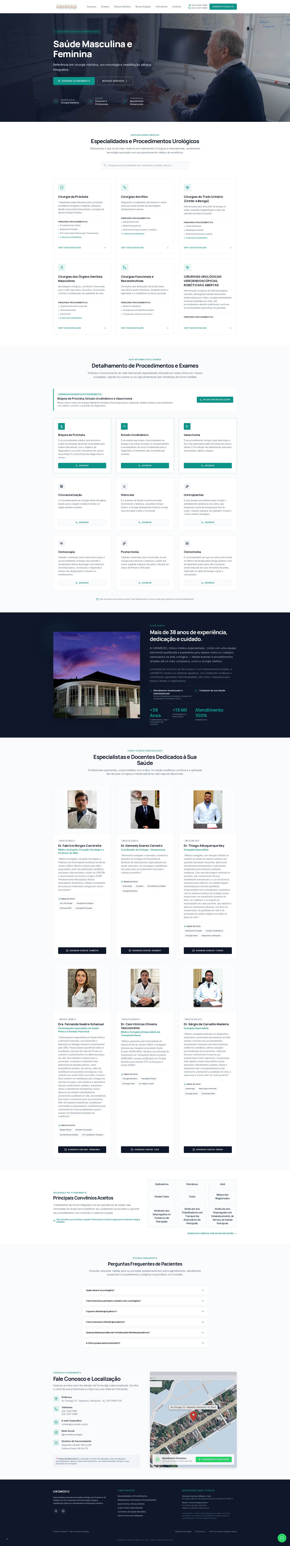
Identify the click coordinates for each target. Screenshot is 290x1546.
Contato (176, 6)
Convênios (161, 6)
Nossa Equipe (143, 6)
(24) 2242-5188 (69, 1411)
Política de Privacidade (183, 1531)
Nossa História (122, 6)
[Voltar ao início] (7, 1538)
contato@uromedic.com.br (75, 1424)
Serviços (91, 6)
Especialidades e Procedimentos (132, 1496)
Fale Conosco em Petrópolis (130, 1515)
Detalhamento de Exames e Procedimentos (137, 1500)
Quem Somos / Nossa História (131, 1504)
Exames (105, 6)
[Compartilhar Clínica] (56, 1511)
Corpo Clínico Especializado (130, 1508)
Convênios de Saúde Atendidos (132, 1512)
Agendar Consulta (223, 6)
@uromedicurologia (72, 1434)
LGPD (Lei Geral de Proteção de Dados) (223, 1531)
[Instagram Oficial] (63, 1511)
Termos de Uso (200, 1531)
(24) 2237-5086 (70, 1414)
